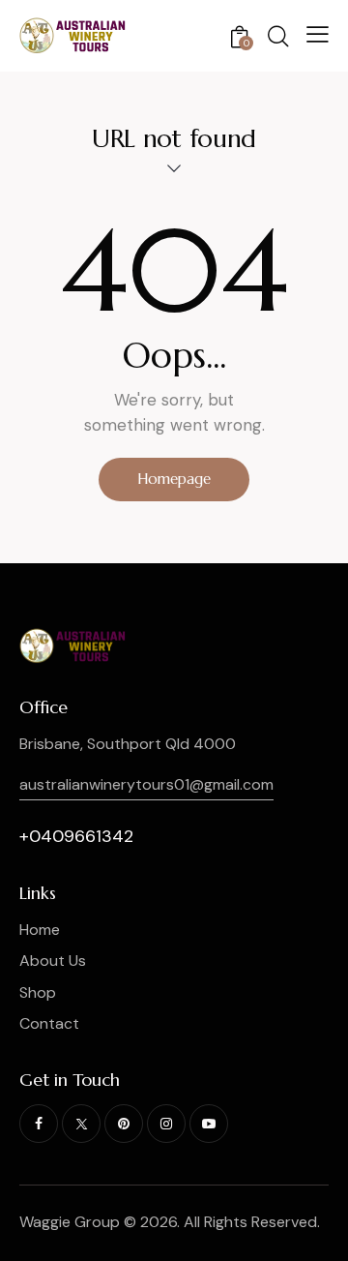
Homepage (174, 478)
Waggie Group (69, 1222)
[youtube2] (208, 1123)
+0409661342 (76, 836)
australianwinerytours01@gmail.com (146, 784)
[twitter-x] (81, 1123)
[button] (317, 33)
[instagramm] (166, 1123)
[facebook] (38, 1123)
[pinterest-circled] (123, 1123)
